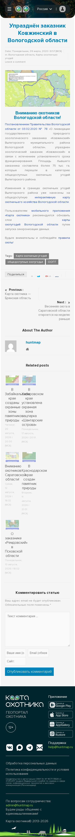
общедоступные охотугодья (25, 262)
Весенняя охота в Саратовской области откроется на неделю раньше (54, 310)
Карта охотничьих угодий (31, 256)
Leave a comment (15, 61)
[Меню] (9, 9)
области (50, 224)
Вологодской (33, 224)
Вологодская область (21, 54)
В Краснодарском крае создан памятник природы (34, 477)
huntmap (33, 342)
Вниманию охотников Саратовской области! (15, 473)
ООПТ (52, 262)
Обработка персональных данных (31, 763)
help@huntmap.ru (60, 747)
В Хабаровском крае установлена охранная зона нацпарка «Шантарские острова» (32, 407)
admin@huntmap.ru (19, 805)
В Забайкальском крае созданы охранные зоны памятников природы (17, 404)
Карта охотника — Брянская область (18, 294)
